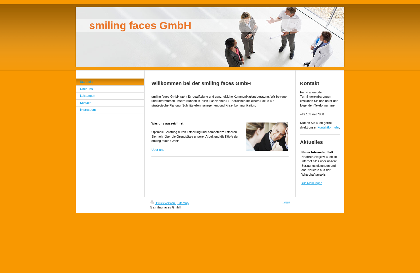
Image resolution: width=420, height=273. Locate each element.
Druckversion (165, 203)
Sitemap (183, 203)
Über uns (157, 149)
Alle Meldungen (311, 183)
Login (286, 202)
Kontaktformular (328, 127)
